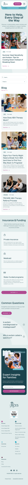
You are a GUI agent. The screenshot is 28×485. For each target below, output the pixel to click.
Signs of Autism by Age (20, 432)
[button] (24, 4)
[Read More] (5, 66)
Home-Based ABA (5, 428)
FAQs (2, 464)
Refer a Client (18, 453)
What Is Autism (18, 426)
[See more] (4, 90)
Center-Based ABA (5, 426)
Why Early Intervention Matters (20, 438)
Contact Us (17, 451)
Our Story (17, 446)
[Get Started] (17, 3)
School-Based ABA (5, 430)
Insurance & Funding (5, 466)
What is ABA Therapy (19, 434)
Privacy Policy (8, 478)
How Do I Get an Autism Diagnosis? (20, 429)
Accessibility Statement (18, 478)
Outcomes (3, 446)
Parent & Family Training (6, 433)
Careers (16, 448)
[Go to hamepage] (5, 3)
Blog (2, 461)
